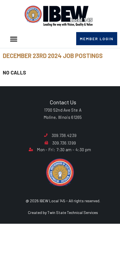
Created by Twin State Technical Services (63, 212)
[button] (14, 39)
